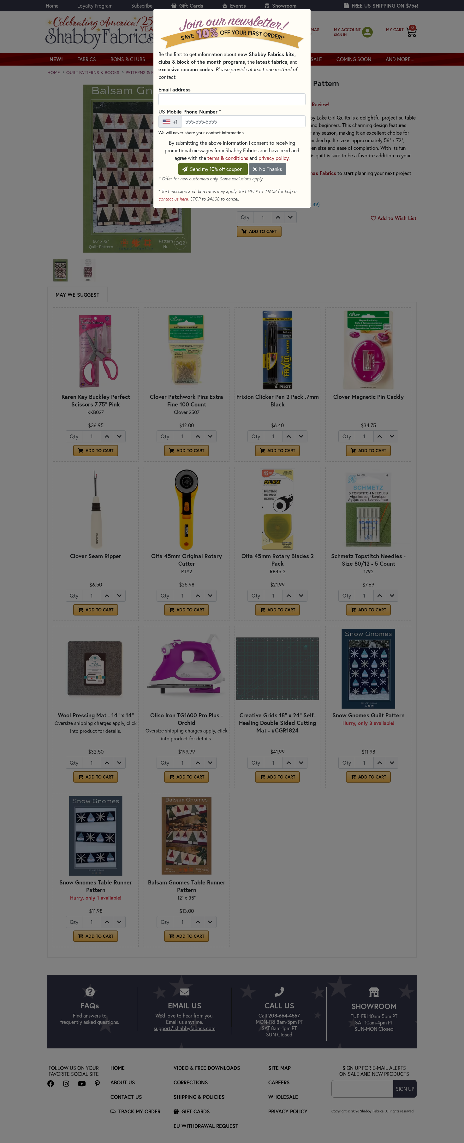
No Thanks (270, 169)
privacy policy (274, 158)
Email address (174, 89)
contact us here (173, 199)
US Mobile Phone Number (189, 111)
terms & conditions (227, 158)
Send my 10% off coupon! (216, 169)
